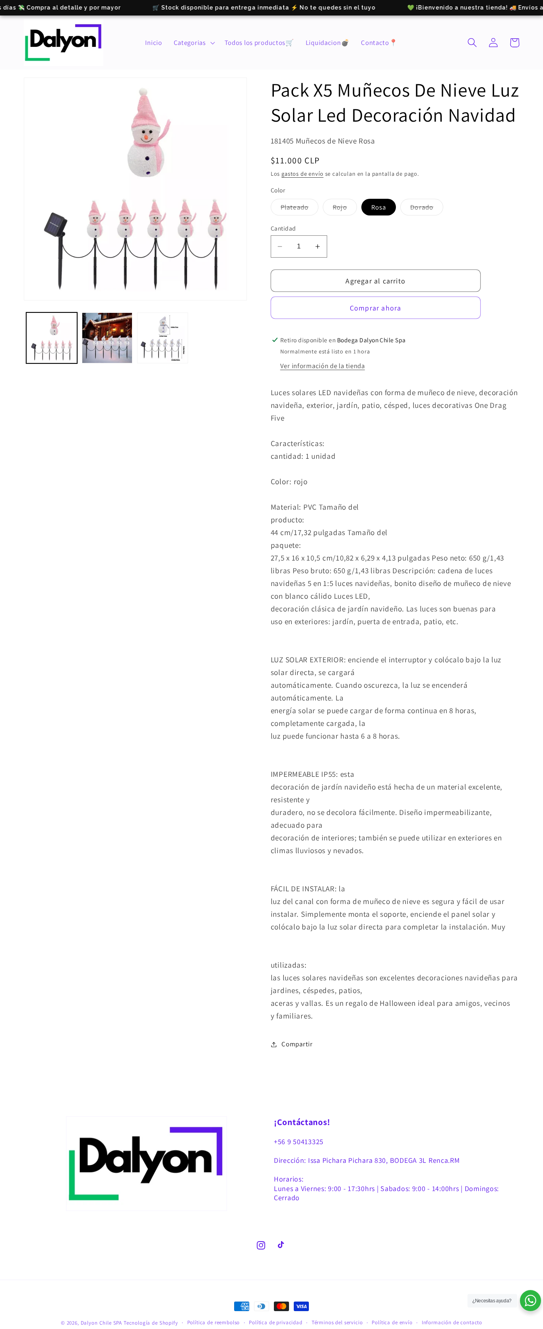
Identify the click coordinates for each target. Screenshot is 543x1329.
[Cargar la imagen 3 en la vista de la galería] (107, 337)
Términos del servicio (337, 1322)
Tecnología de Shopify (151, 1322)
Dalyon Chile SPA (101, 1322)
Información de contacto (452, 1322)
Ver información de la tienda (322, 365)
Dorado (426, 209)
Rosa (378, 207)
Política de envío (392, 1322)
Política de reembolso (213, 1322)
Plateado (300, 209)
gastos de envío (302, 173)
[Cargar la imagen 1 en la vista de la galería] (51, 337)
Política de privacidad (275, 1322)
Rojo (345, 209)
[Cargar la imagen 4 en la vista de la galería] (162, 337)
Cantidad (283, 228)
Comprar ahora (375, 307)
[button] (193, 42)
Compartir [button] (296, 1044)
